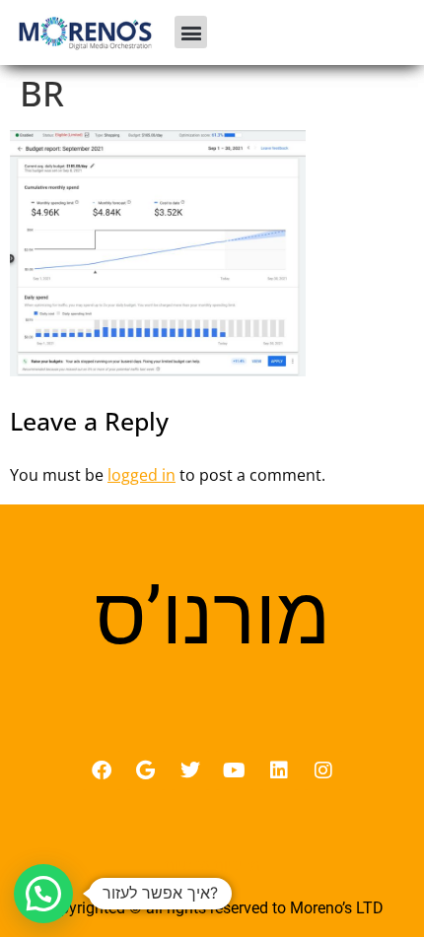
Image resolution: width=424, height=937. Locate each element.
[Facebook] (101, 770)
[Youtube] (234, 770)
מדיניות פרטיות (212, 865)
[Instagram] (323, 770)
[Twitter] (190, 770)
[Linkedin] (279, 770)
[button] (191, 32)
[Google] (146, 770)
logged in (141, 475)
